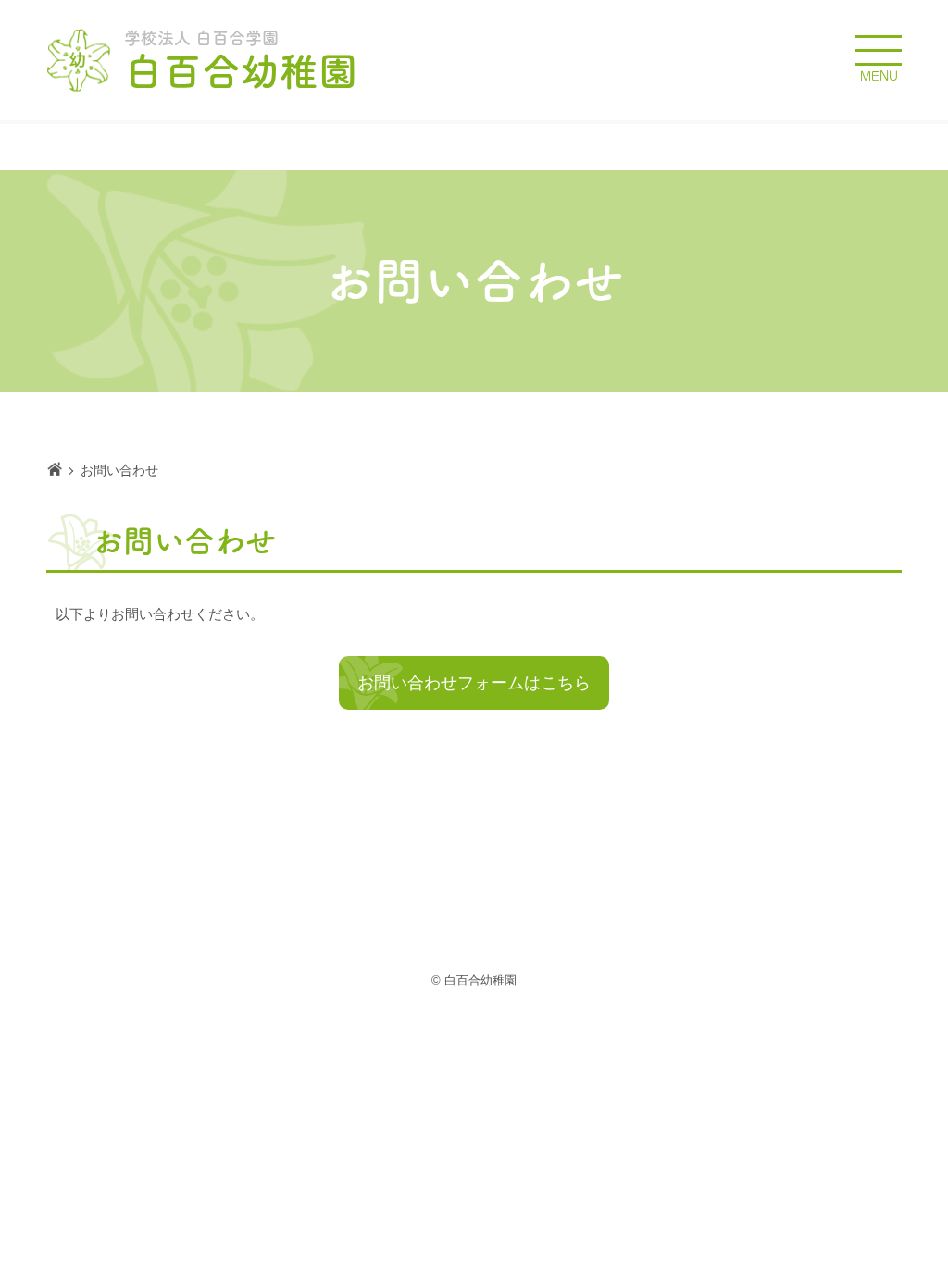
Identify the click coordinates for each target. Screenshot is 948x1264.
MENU (879, 76)
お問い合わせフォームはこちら (474, 683)
